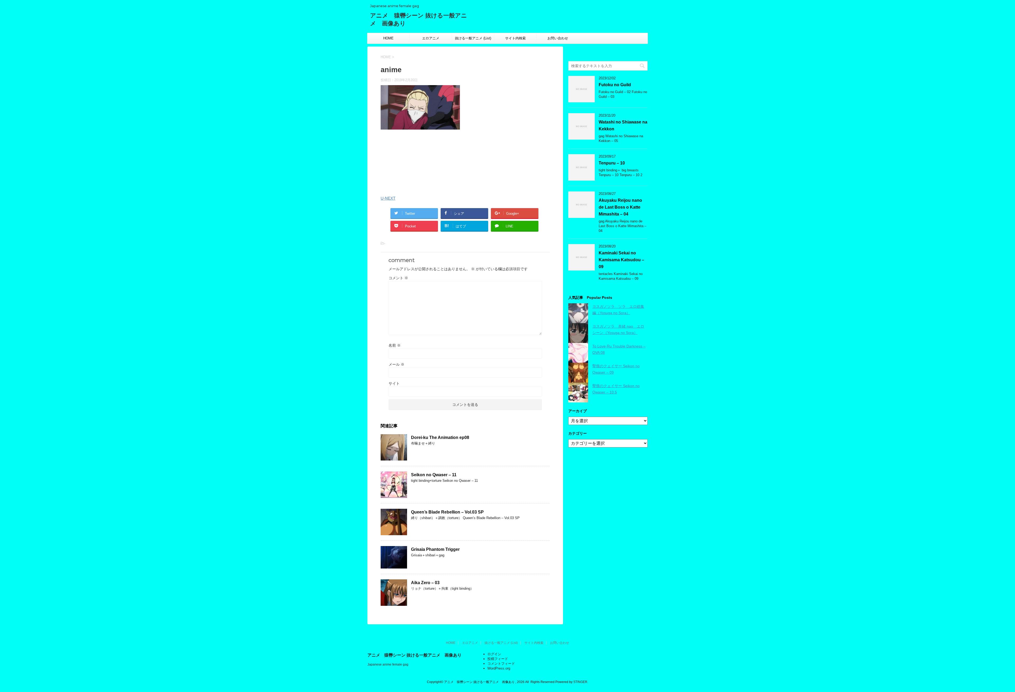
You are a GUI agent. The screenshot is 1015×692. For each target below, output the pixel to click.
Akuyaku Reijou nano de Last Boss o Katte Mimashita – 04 (620, 207)
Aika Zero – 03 (425, 582)
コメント (398, 278)
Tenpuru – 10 (612, 163)
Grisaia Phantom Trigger (435, 549)
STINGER (580, 682)
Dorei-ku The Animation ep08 (440, 437)
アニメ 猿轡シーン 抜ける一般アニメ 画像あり (414, 655)
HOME (388, 38)
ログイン (494, 654)
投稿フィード (497, 659)
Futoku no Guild (615, 85)
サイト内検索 (515, 38)
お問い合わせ (557, 38)
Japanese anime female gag (387, 664)
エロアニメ (430, 38)
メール (396, 364)
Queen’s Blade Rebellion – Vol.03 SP (447, 512)
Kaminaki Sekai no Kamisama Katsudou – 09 (621, 260)
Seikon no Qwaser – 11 (433, 475)
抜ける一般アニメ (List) (473, 38)
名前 (395, 345)
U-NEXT (388, 198)
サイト (394, 383)
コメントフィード (501, 664)
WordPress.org (498, 668)
